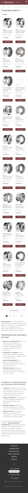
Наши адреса (15, 478)
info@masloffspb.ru (15, 474)
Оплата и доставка (14, 454)
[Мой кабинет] (22, 2)
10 (21, 316)
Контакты (14, 459)
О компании (14, 446)
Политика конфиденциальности (15, 481)
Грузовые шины (14, 448)
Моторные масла (14, 451)
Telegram (14, 464)
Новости (14, 456)
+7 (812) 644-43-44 (14, 468)
